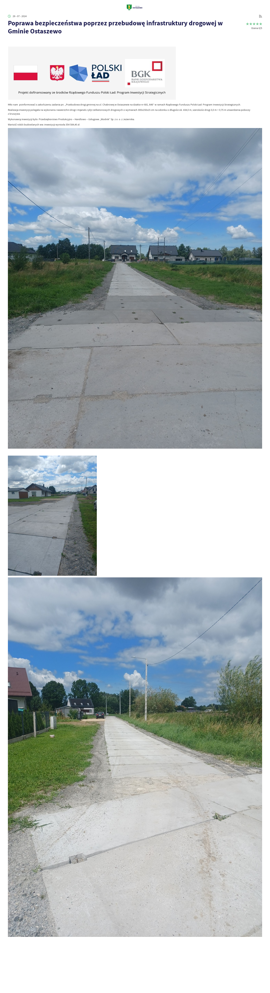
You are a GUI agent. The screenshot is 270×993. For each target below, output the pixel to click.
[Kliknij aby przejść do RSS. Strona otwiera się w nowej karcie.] (260, 16)
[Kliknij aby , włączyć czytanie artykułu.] (10, 40)
